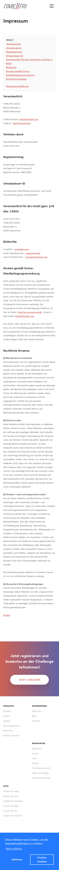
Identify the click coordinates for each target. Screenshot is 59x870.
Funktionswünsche (41, 768)
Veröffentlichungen (41, 778)
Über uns (36, 711)
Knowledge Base (11, 725)
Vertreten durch (14, 48)
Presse (35, 753)
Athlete (6, 711)
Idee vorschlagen (40, 773)
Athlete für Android (12, 801)
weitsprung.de (33, 253)
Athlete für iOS (10, 796)
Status (35, 763)
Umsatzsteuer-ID (14, 55)
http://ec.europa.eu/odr (30, 312)
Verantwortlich (13, 44)
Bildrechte (11, 67)
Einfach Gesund (11, 735)
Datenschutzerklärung (17, 86)
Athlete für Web (11, 791)
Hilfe (34, 758)
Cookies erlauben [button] (42, 859)
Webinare (36, 748)
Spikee (6, 721)
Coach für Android (12, 815)
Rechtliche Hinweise (16, 79)
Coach (6, 716)
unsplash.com (22, 249)
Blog (34, 716)
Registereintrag (14, 51)
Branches (8, 730)
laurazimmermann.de (36, 257)
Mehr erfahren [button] (14, 848)
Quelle (6, 615)
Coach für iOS (10, 811)
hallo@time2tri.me (28, 119)
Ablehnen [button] (17, 859)
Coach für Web (10, 806)
